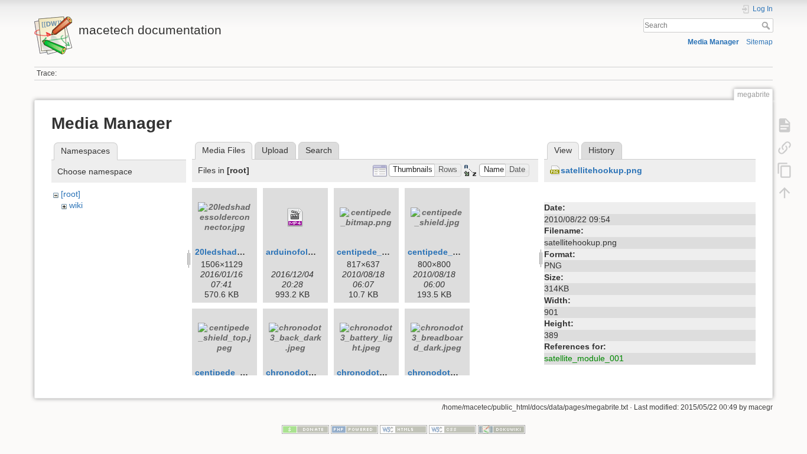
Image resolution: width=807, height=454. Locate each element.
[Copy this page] (784, 170)
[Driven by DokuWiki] (501, 428)
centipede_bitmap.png (382, 252)
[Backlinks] (784, 148)
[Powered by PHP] (354, 428)
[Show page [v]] (784, 125)
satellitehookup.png (601, 170)
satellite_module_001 (584, 358)
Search (767, 25)
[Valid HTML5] (403, 428)
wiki (76, 205)
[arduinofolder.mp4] (295, 217)
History (601, 150)
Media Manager (713, 42)
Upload (275, 150)
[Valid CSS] (452, 428)
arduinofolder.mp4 (303, 252)
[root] (70, 194)
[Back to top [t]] (784, 192)
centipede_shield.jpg (450, 252)
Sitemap (759, 42)
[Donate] (305, 428)
